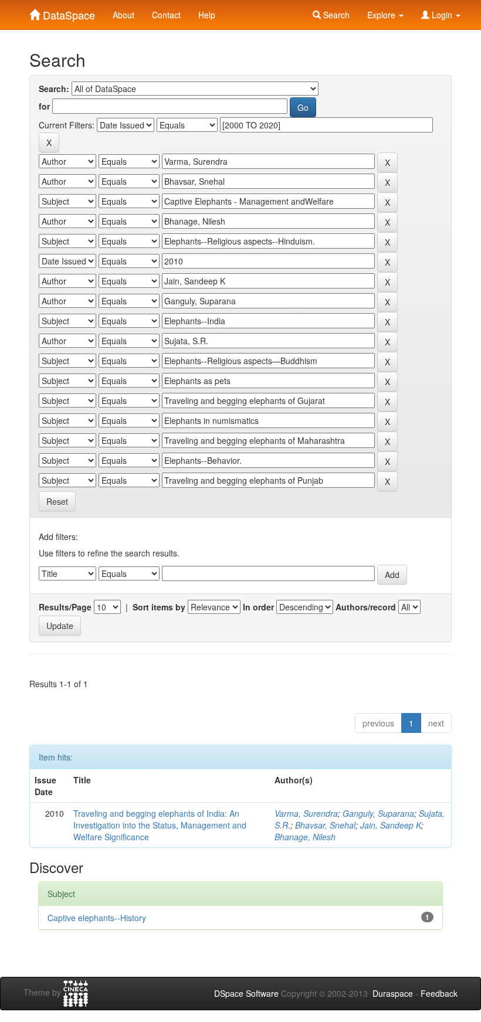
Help (206, 15)
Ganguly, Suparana (378, 813)
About (123, 15)
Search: (54, 88)
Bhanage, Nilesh (305, 837)
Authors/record (366, 607)
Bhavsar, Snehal (325, 825)
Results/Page (65, 607)
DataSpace (67, 12)
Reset (57, 501)
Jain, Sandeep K (390, 825)
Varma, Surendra (306, 813)
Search (335, 15)
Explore (382, 15)
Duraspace (392, 993)
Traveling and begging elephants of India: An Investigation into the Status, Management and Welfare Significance (159, 825)
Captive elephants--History (97, 917)
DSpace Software (246, 993)
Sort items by (159, 607)
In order (258, 607)
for (44, 106)
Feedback (439, 993)
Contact (166, 15)
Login (442, 15)
